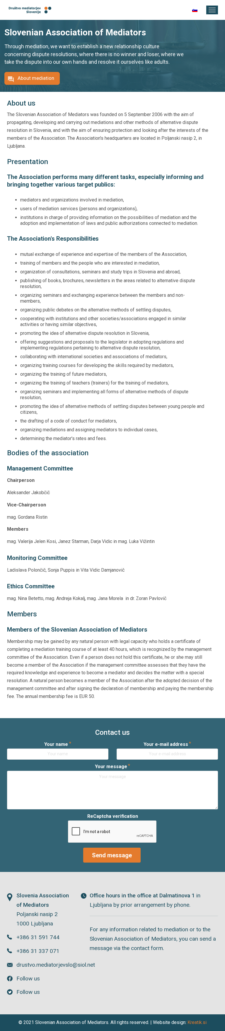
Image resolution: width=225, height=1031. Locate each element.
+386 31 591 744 (37, 937)
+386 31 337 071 (37, 951)
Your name (56, 744)
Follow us (28, 978)
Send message (112, 855)
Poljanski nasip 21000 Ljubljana (42, 909)
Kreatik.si (197, 1022)
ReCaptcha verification (112, 816)
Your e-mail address (166, 744)
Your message (111, 766)
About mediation (36, 78)
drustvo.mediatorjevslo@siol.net (43, 964)
